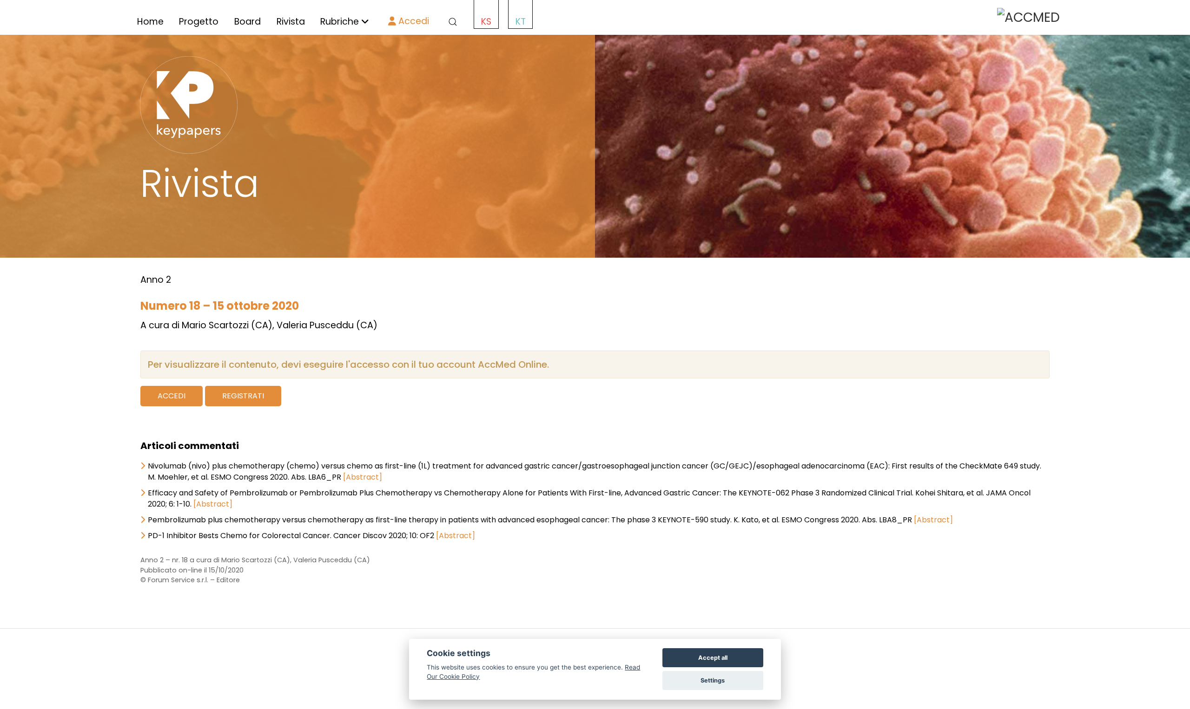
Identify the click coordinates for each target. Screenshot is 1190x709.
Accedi (412, 21)
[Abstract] (362, 477)
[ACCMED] (1028, 17)
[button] (450, 21)
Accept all (712, 657)
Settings (713, 680)
